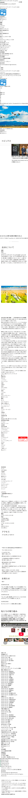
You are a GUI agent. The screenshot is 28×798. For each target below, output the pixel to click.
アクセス (2, 27)
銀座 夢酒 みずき (5, 744)
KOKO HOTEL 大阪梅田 (7, 702)
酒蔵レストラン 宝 (5, 743)
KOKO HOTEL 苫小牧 (6, 659)
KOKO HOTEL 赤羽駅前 (7, 682)
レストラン (2, 25)
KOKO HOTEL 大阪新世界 (8, 701)
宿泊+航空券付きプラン (4, 31)
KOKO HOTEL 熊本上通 (7, 718)
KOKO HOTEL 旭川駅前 (7, 660)
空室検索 (2, 2)
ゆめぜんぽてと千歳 (6, 730)
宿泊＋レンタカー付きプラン (5, 37)
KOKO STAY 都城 (5, 721)
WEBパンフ (4, 28)
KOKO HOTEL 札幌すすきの (8, 656)
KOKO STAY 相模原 (6, 685)
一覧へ (3, 581)
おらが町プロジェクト (5, 46)
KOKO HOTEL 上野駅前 (7, 679)
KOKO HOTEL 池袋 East (7, 674)
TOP (2, 747)
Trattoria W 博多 (5, 738)
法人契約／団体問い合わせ (8, 757)
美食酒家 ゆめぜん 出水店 (7, 741)
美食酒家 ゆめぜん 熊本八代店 (9, 740)
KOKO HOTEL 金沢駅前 (7, 688)
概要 (1, 22)
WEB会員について (4, 42)
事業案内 (2, 60)
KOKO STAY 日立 (5, 666)
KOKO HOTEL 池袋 (6, 676)
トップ (1, 21)
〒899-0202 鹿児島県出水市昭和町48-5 (10, 74)
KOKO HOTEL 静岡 (6, 691)
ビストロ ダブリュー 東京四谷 (8, 733)
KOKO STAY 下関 (5, 710)
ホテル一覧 (3, 41)
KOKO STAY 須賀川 (6, 663)
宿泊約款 (2, 63)
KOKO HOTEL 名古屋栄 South (9, 694)
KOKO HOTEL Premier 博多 (8, 727)
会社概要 (2, 56)
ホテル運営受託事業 (5, 58)
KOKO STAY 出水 (5, 722)
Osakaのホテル (17, 103)
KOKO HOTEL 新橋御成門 (8, 673)
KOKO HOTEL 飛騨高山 (7, 690)
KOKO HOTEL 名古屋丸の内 (8, 693)
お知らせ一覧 (3, 50)
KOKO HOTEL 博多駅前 (7, 715)
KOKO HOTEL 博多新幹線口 (8, 716)
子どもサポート (4, 49)
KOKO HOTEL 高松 (6, 712)
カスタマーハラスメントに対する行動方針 (11, 769)
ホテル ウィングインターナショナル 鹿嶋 (11, 668)
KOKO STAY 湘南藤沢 (6, 684)
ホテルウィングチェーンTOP (7, 39)
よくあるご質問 (4, 755)
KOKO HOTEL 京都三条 (7, 698)
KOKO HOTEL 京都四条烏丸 (8, 699)
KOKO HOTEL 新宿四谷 (7, 671)
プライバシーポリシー (5, 61)
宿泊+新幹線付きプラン (4, 34)
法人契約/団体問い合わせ (6, 53)
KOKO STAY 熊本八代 (6, 719)
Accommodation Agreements (8, 64)
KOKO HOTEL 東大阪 (6, 704)
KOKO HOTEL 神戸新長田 (8, 705)
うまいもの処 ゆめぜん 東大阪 (8, 735)
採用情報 (2, 52)
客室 (1, 24)
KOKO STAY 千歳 (5, 657)
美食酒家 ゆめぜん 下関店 (7, 737)
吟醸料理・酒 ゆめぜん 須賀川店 (9, 732)
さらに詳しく (4, 527)
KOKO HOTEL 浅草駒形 (7, 681)
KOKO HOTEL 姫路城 (6, 707)
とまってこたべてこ (4, 47)
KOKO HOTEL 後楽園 (6, 677)
